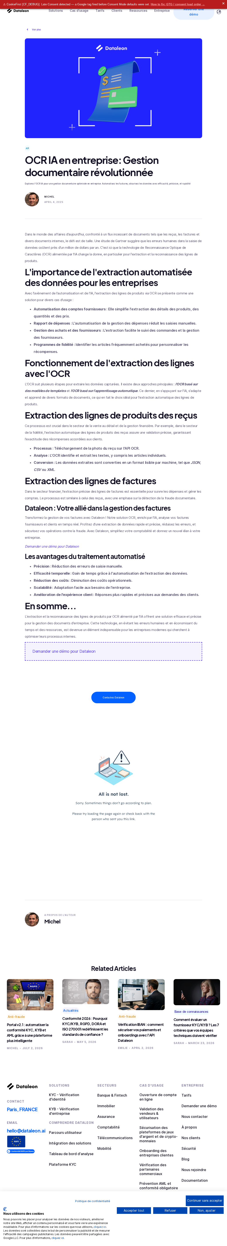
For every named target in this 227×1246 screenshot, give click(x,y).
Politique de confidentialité (92, 1201)
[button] (56, 10)
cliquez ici (100, 1226)
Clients (117, 10)
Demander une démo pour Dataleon (64, 651)
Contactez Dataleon (113, 697)
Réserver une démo (194, 11)
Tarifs (100, 10)
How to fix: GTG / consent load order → (178, 4)
